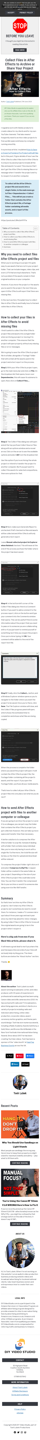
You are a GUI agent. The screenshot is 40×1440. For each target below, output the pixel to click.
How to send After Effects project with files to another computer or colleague (19, 243)
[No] (37, 8)
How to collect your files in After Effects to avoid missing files (19, 238)
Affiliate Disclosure (20, 1391)
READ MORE (20, 50)
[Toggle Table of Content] (34, 228)
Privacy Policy (20, 1409)
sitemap (20, 1413)
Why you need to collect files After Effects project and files (19, 233)
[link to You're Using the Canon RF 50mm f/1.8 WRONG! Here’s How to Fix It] (20, 1183)
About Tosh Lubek (20, 1387)
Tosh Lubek (10, 101)
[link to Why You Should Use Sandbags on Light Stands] (20, 1124)
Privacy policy (26, 13)
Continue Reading (20, 1163)
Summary (7, 247)
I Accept (11, 13)
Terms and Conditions (20, 1395)
